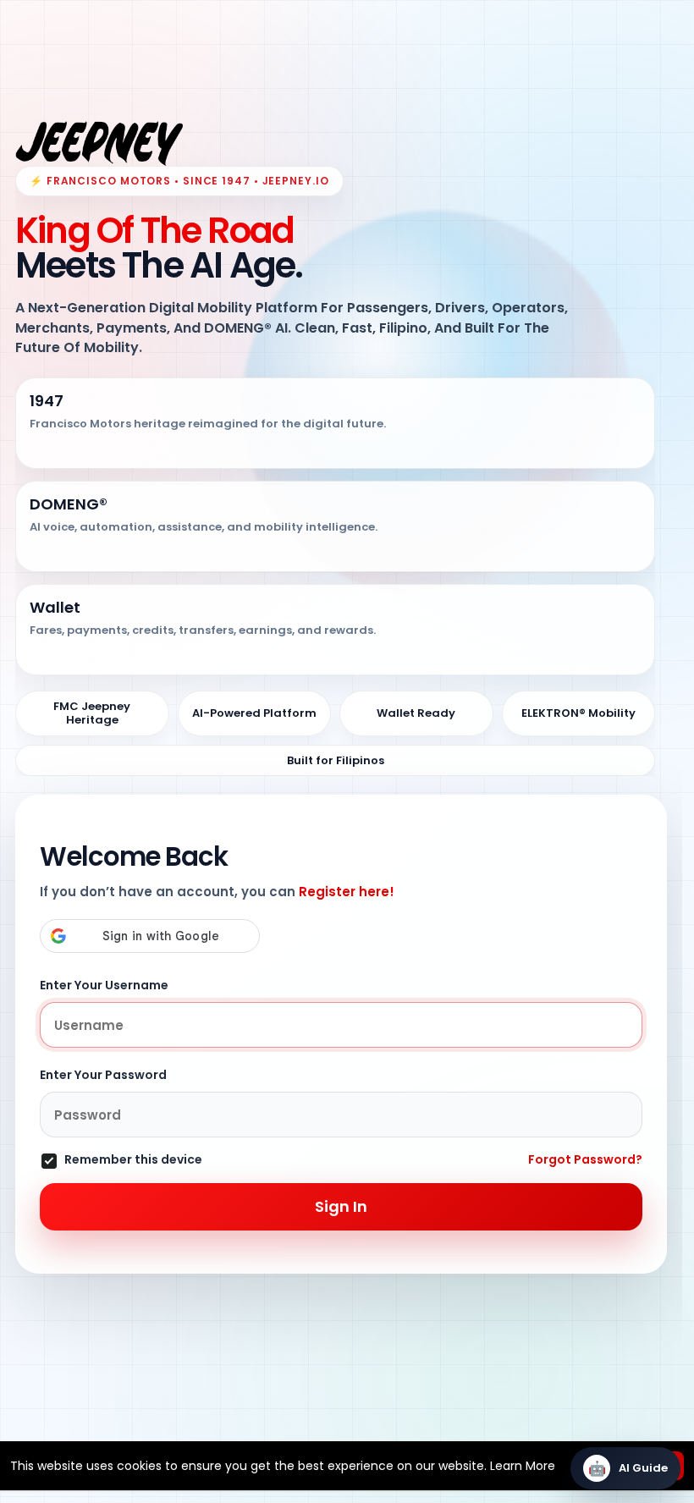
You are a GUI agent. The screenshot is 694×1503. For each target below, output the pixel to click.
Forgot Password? (585, 1159)
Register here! (346, 891)
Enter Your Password (103, 1074)
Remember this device (133, 1160)
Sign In (341, 1206)
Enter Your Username (104, 985)
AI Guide (628, 1468)
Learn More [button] (522, 1465)
